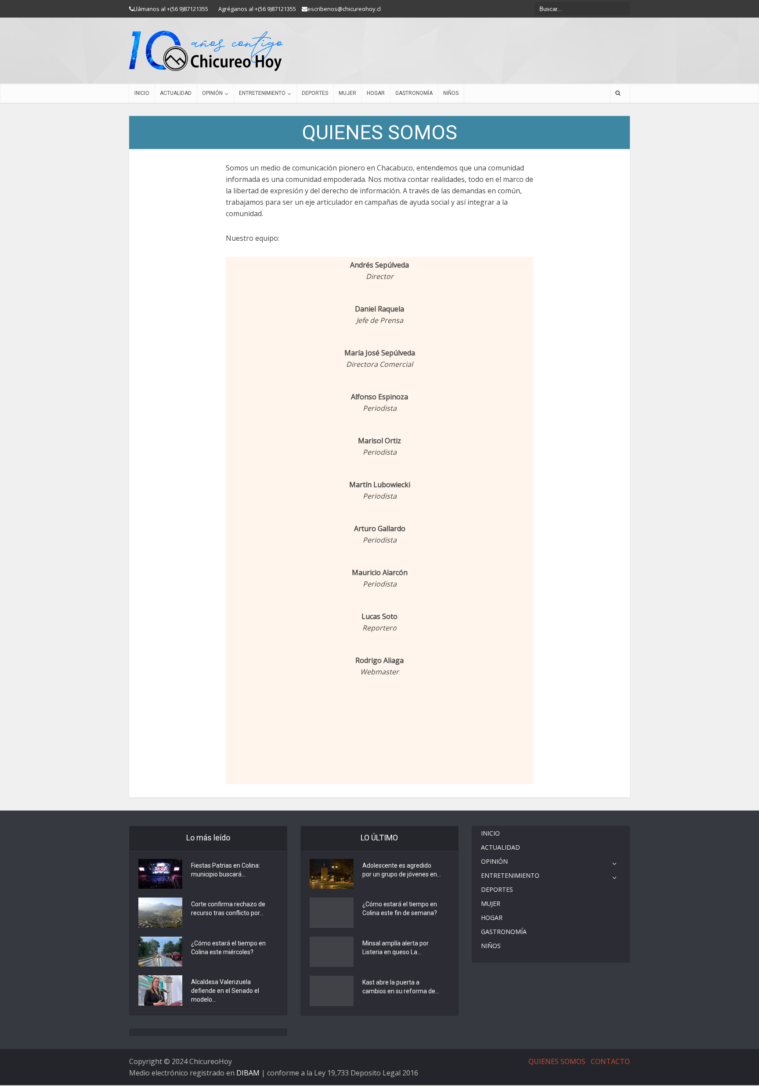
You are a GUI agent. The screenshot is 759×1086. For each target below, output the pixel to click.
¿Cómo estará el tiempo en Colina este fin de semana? (399, 908)
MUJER (347, 93)
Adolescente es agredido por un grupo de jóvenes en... (401, 870)
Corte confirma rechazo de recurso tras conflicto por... (228, 908)
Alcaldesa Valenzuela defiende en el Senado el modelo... (225, 990)
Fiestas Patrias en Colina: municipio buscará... (225, 870)
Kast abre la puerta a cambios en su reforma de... (400, 987)
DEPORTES (315, 93)
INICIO (141, 93)
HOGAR (376, 93)
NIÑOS (451, 93)
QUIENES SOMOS (557, 1061)
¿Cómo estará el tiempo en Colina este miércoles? (228, 948)
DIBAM (248, 1073)
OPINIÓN (212, 93)
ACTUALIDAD (176, 93)
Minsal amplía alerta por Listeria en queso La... (395, 948)
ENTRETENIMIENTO (262, 93)
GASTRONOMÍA (414, 93)
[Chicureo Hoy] (206, 51)
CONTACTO (610, 1061)
